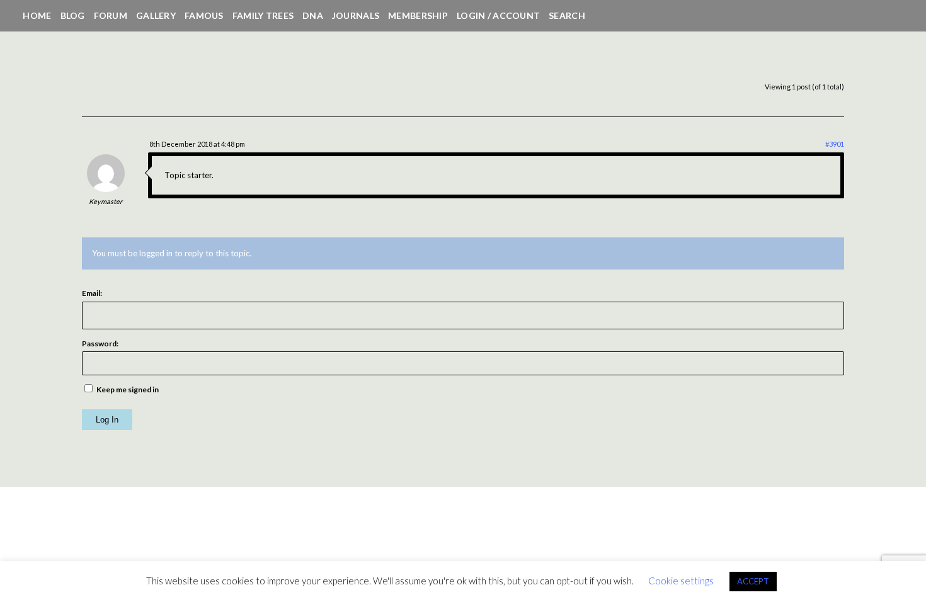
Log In (107, 419)
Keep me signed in (127, 389)
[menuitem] (36, 15)
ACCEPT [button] (753, 581)
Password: (100, 343)
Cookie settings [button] (681, 580)
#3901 (834, 144)
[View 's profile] (106, 189)
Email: (92, 293)
